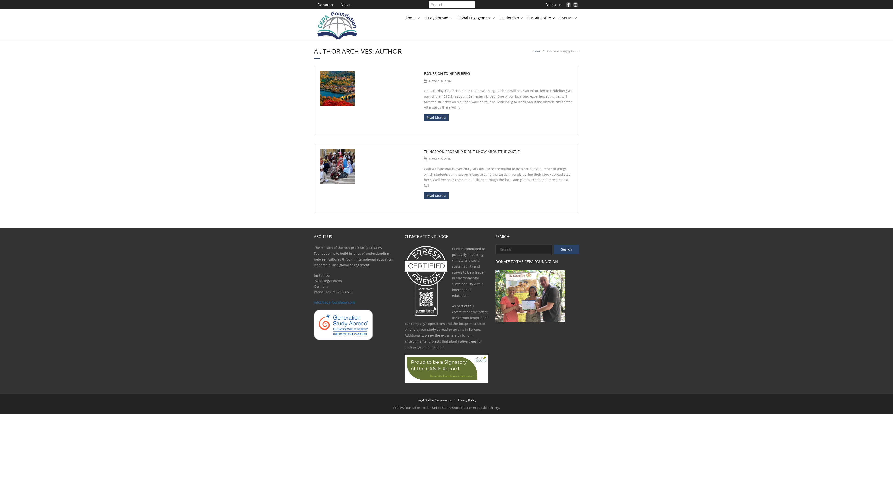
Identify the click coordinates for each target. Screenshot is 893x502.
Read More (434, 117)
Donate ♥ (325, 4)
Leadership (509, 17)
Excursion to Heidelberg (447, 73)
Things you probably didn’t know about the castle (472, 151)
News (345, 4)
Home (536, 51)
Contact (566, 17)
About (410, 17)
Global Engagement (474, 17)
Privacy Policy (466, 400)
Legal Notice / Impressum (434, 400)
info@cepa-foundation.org (334, 302)
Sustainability (539, 17)
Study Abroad (436, 17)
